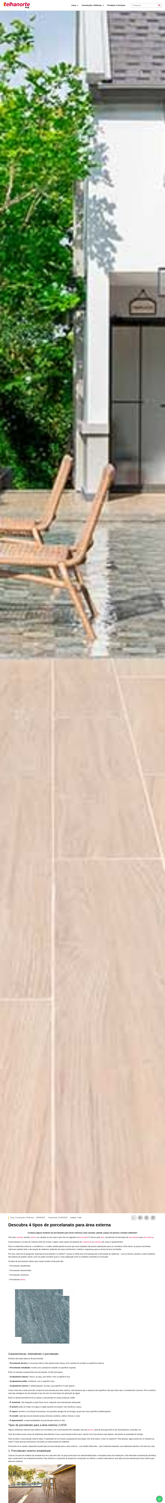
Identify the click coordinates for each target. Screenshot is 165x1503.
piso (102, 1237)
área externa (148, 1237)
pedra (22, 1279)
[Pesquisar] (159, 5)
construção (86, 1242)
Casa (74, 5)
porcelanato (134, 1237)
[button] (133, 1217)
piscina (33, 1237)
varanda (19, 1237)
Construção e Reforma (92, 5)
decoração (83, 1237)
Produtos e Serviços (116, 5)
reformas (98, 1242)
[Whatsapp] (159, 1499)
